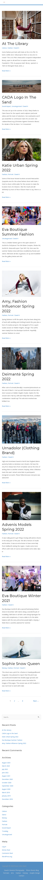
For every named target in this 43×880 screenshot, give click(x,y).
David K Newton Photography (14, 870)
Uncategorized (7, 834)
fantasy (4, 818)
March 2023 (6, 766)
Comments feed (7, 853)
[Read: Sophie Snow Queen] (21, 648)
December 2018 (7, 799)
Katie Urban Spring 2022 (10, 737)
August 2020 (6, 789)
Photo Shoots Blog (32, 870)
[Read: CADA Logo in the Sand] (21, 86)
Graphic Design (35, 873)
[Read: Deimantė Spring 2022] (21, 358)
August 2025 (6, 763)
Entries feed (6, 850)
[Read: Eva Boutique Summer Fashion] (21, 215)
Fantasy (25, 873)
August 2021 (6, 776)
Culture (4, 811)
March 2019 (6, 792)
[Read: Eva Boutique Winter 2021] (21, 578)
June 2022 (5, 773)
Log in (4, 847)
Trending (5, 831)
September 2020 (7, 786)
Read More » (6, 71)
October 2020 (6, 783)
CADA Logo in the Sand (10, 733)
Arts (12, 873)
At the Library (6, 730)
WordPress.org (7, 856)
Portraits (6, 873)
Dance (4, 815)
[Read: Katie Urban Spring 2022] (21, 149)
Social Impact (6, 828)
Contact (21, 876)
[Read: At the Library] (21, 25)
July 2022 (5, 769)
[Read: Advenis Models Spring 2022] (21, 506)
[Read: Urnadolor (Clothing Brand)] (21, 429)
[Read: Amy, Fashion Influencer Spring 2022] (21, 283)
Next (36, 701)
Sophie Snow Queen (21, 663)
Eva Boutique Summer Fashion (12, 740)
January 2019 (6, 796)
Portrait (4, 824)
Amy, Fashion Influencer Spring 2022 (14, 743)
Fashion (4, 821)
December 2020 (7, 779)
